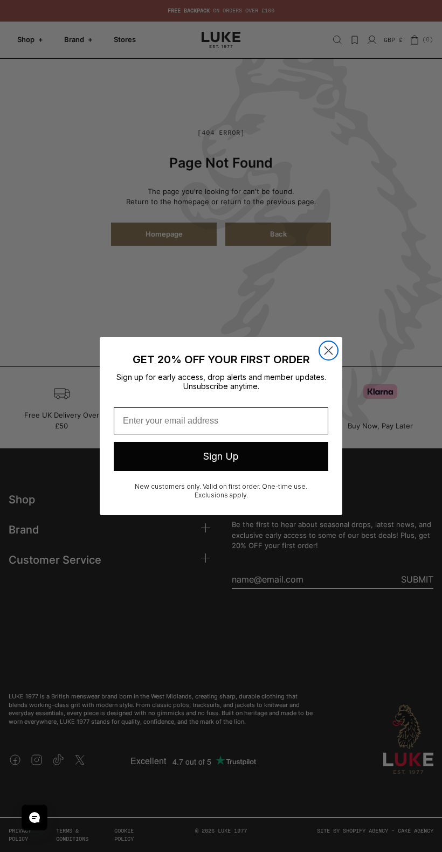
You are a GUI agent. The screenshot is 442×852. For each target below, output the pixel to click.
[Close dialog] (328, 350)
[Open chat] (34, 817)
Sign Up (221, 456)
